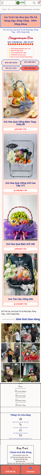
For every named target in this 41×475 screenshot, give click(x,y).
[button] (2, 3)
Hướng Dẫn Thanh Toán (21, 455)
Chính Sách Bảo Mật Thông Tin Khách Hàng (21, 463)
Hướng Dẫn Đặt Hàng (21, 459)
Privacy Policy (21, 461)
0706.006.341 (10, 471)
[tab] (11, 62)
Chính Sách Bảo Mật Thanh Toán (21, 457)
